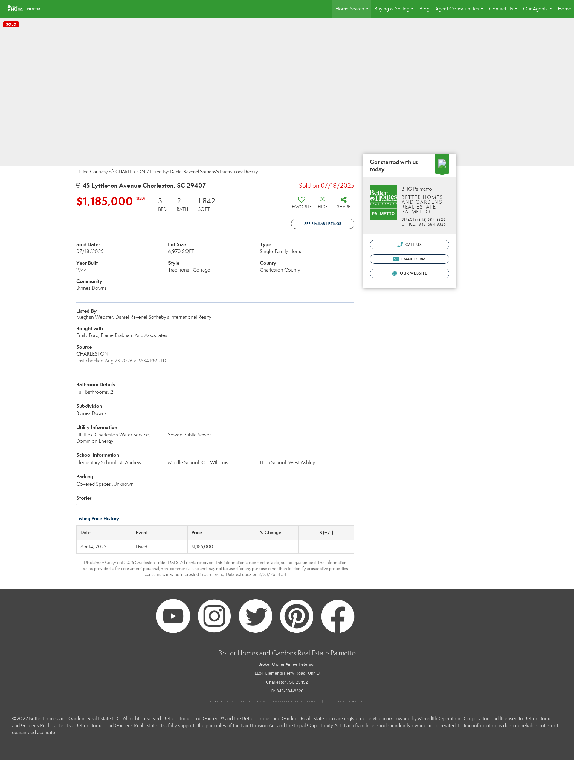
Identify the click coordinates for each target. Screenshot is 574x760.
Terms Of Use (221, 701)
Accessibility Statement (296, 701)
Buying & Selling (395, 12)
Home (564, 9)
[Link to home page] (26, 9)
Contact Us (504, 12)
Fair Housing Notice (346, 701)
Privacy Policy (253, 701)
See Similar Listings (322, 223)
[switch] (301, 205)
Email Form (413, 259)
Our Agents (538, 12)
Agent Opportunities (460, 12)
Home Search (353, 12)
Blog (424, 9)
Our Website (413, 273)
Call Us (413, 244)
